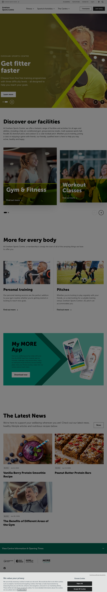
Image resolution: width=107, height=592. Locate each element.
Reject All (80, 583)
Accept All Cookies (80, 589)
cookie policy (22, 590)
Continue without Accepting (97, 575)
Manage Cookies (79, 578)
